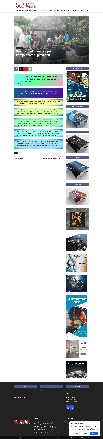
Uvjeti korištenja (18, 390)
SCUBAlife (21, 61)
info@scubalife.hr (46, 432)
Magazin (21, 14)
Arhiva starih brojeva (71, 399)
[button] (87, 10)
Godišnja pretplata (70, 397)
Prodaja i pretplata (18, 395)
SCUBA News (18, 10)
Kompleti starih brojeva (71, 401)
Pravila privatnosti (44, 393)
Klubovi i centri (58, 10)
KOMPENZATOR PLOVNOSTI (24, 152)
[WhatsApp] (30, 69)
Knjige (67, 393)
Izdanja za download (71, 395)
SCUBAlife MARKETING (19, 397)
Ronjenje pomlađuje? (19, 158)
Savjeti (25, 14)
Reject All (85, 433)
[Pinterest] (25, 69)
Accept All (94, 433)
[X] (21, 69)
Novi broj (68, 390)
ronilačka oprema (34, 152)
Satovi (50, 10)
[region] (84, 428)
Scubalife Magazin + (30, 10)
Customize (75, 433)
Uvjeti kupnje (43, 390)
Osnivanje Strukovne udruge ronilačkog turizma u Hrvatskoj (51, 159)
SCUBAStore (67, 10)
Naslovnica (16, 14)
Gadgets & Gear (42, 10)
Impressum (16, 393)
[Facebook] (16, 69)
